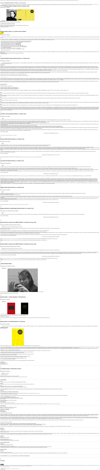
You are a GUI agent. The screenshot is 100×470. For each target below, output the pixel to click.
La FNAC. (25, 358)
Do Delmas (42, 4)
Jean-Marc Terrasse (81, 4)
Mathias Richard (91, 4)
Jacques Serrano (69, 4)
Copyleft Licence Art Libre (14, 468)
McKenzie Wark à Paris (3, 431)
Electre (16, 360)
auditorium (15, 135)
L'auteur (2, 47)
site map (18, 468)
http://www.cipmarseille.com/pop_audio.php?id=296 (7, 402)
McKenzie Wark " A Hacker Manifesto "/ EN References (8, 48)
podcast (24, 2)
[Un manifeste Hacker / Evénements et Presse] (4, 5)
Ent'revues (11, 240)
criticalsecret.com (54, 465)
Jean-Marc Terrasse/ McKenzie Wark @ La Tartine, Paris (8, 42)
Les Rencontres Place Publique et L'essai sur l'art (32, 393)
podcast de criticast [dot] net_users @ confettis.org (10, 238)
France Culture (6, 373)
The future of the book (7, 316)
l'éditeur (11, 345)
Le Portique (58, 79)
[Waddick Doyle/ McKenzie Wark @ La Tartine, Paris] (0, 205)
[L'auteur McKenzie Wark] (3, 5)
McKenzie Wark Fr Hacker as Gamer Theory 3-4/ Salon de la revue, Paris (11, 46)
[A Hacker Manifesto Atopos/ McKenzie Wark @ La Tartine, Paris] (0, 111)
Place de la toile (26, 403)
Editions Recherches (83, 175)
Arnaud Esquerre (24, 4)
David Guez (39, 4)
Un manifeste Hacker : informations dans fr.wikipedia (7, 23)
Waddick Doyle (3, 4)
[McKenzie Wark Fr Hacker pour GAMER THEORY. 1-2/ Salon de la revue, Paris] (0, 241)
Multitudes (37, 175)
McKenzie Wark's (9, 315)
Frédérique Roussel (54, 4)
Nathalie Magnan (9, 63)
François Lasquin (50, 4)
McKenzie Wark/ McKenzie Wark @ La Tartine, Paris (8, 43)
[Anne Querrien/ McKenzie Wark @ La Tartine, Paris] (0, 184)
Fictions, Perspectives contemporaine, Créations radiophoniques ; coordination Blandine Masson (13, 376)
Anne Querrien (17, 4)
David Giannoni (36, 4)
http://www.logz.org (9, 468)
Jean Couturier (76, 4)
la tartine (89, 4)
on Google (27, 315)
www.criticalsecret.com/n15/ (59, 465)
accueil (1, 2)
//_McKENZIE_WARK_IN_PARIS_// (11, 2)
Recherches (71, 175)
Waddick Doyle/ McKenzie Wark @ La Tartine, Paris (8, 44)
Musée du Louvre (11, 135)
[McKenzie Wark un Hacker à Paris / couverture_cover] (0, 5)
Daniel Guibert (32, 4)
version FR (59, 175)
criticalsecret (86, 465)
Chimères (44, 175)
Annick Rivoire (20, 4)
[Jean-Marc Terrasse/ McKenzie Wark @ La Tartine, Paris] (1, 5)
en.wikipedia (19, 315)
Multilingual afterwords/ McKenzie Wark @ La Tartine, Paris (9, 45)
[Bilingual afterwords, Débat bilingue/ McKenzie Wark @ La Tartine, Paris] (2, 5)
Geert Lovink (61, 4)
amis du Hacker (9, 455)
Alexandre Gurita (10, 4)
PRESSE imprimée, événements (5, 50)
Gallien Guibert (58, 4)
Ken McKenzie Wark (85, 4)
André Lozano (14, 4)
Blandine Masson (29, 4)
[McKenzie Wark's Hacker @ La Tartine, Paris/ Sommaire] (0, 55)
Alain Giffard (7, 4)
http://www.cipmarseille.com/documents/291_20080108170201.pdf (9, 397)
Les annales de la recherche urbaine (25, 175)
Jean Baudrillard (73, 4)
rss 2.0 (20, 2)
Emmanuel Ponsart (46, 4)
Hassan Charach (65, 4)
